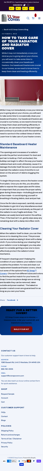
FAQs (3, 412)
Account (4, 398)
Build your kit (21, 329)
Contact (4, 416)
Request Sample (7, 394)
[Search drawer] (28, 18)
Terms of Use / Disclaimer (11, 439)
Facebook (11, 300)
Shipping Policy (7, 431)
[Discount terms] (28, 5)
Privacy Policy (6, 443)
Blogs (3, 420)
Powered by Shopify (29, 458)
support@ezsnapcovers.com (12, 376)
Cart (3, 402)
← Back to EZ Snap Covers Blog (15, 29)
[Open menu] (39, 18)
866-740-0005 (7, 369)
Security (4, 446)
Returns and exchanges (10, 435)
